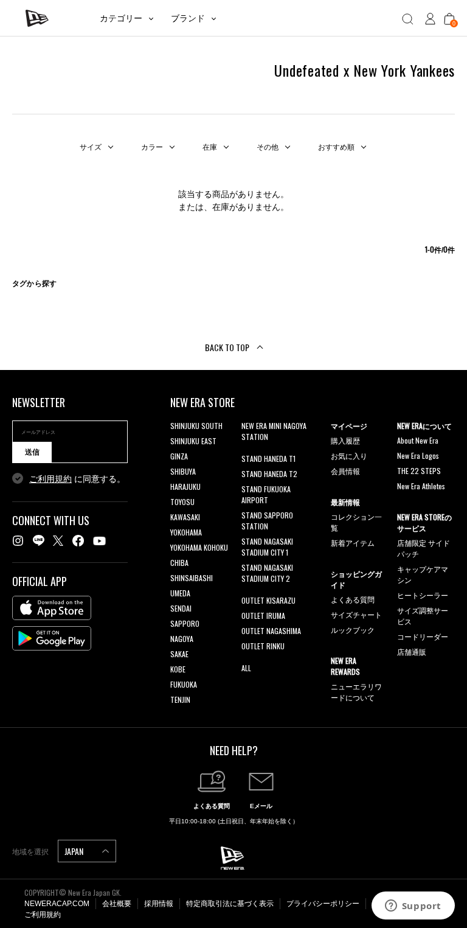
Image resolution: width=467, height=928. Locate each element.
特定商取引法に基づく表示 (230, 903)
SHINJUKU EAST (193, 441)
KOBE (177, 669)
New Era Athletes (421, 486)
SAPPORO (184, 623)
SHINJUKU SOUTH (196, 425)
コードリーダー (422, 636)
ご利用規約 (50, 479)
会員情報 (345, 471)
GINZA (179, 456)
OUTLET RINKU (263, 646)
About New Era (417, 440)
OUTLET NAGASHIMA (271, 631)
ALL (246, 668)
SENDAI (181, 608)
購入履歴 (345, 440)
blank (249, 452)
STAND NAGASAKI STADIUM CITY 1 (267, 546)
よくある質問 (353, 599)
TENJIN (180, 699)
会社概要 (116, 903)
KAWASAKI (185, 517)
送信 (32, 452)
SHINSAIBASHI (191, 578)
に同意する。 (77, 479)
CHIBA (179, 562)
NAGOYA (181, 638)
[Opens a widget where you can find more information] (413, 906)
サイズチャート (356, 614)
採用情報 (158, 903)
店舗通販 (411, 651)
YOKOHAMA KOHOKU (199, 547)
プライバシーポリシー (322, 903)
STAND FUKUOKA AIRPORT (266, 494)
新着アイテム (353, 542)
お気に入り (349, 455)
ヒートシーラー (422, 595)
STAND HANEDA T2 (269, 474)
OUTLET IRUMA (263, 615)
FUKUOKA (183, 684)
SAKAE (179, 654)
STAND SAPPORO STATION (267, 520)
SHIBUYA (183, 471)
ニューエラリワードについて (356, 691)
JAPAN (74, 851)
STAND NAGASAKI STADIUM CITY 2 (267, 573)
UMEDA (180, 593)
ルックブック (353, 629)
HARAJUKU (185, 486)
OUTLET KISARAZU (268, 600)
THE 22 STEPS (419, 471)
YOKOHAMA (186, 532)
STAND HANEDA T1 (268, 458)
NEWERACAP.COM (56, 903)
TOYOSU (182, 502)
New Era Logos (418, 455)
